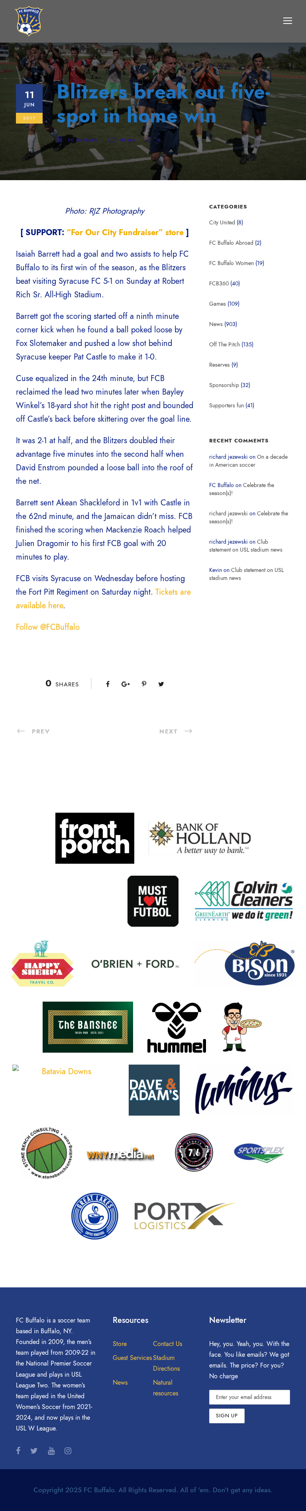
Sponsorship (224, 385)
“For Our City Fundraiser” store (125, 232)
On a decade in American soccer (248, 461)
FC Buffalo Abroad (231, 243)
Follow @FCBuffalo (48, 627)
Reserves (219, 365)
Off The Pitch (224, 344)
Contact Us (167, 1344)
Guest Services (132, 1358)
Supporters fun (226, 405)
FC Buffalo (83, 140)
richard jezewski (228, 513)
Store (120, 1344)
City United (222, 222)
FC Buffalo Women (231, 263)
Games (217, 304)
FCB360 (219, 283)
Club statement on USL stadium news (245, 546)
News (127, 140)
